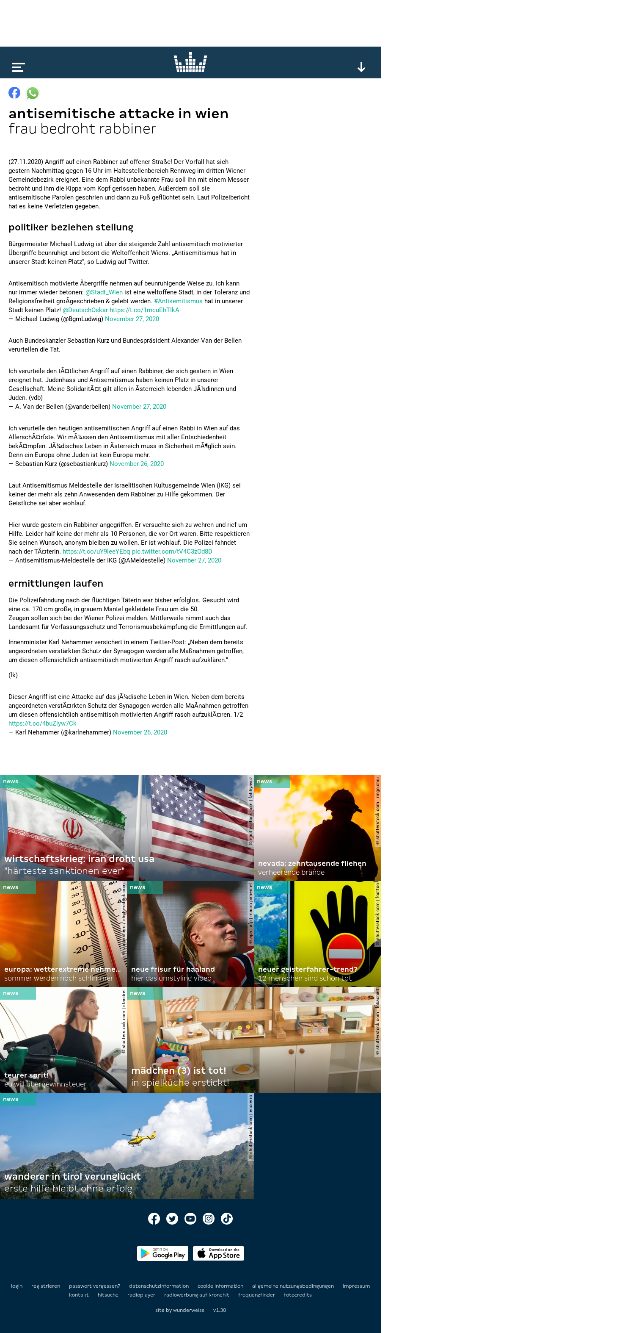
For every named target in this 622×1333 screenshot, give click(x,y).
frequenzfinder (257, 1295)
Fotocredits (298, 1295)
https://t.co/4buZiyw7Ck (42, 723)
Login (16, 1286)
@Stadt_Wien (104, 292)
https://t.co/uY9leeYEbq (96, 551)
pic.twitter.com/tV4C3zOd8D (172, 551)
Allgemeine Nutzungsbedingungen (293, 1286)
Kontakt (79, 1295)
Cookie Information (221, 1286)
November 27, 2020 (132, 319)
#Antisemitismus (178, 301)
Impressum (356, 1286)
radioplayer (142, 1295)
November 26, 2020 (137, 464)
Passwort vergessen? (94, 1286)
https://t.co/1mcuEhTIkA (144, 310)
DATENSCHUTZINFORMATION (159, 1286)
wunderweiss (188, 1310)
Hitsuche (109, 1295)
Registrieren (45, 1286)
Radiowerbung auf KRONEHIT (197, 1295)
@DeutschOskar (85, 310)
